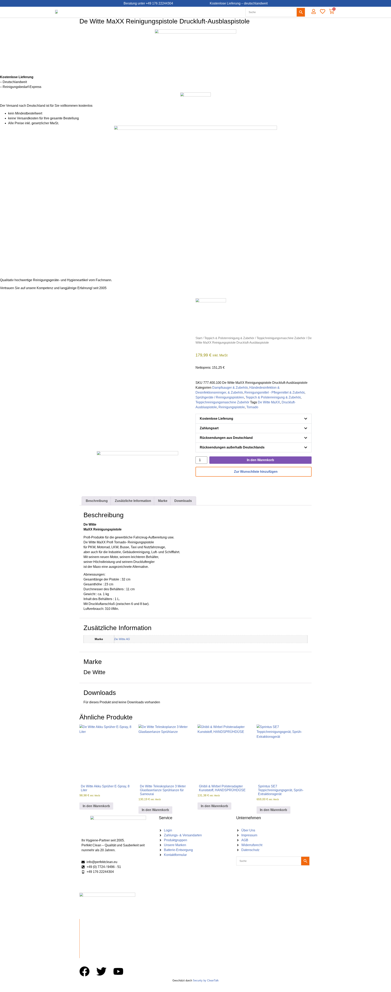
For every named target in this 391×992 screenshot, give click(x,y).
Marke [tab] (162, 501)
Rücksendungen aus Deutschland (226, 437)
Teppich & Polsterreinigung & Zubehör (229, 338)
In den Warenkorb (260, 460)
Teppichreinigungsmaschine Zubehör (281, 338)
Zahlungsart (209, 428)
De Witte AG (122, 639)
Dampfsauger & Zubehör (230, 387)
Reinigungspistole (232, 407)
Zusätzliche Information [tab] (133, 501)
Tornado (252, 407)
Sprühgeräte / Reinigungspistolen (220, 397)
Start (199, 338)
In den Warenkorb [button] (96, 806)
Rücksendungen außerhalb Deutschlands (232, 447)
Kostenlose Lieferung (216, 418)
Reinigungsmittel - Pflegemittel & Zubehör (274, 392)
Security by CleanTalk (206, 980)
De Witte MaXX (269, 402)
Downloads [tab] (183, 501)
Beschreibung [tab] (97, 501)
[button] (253, 418)
